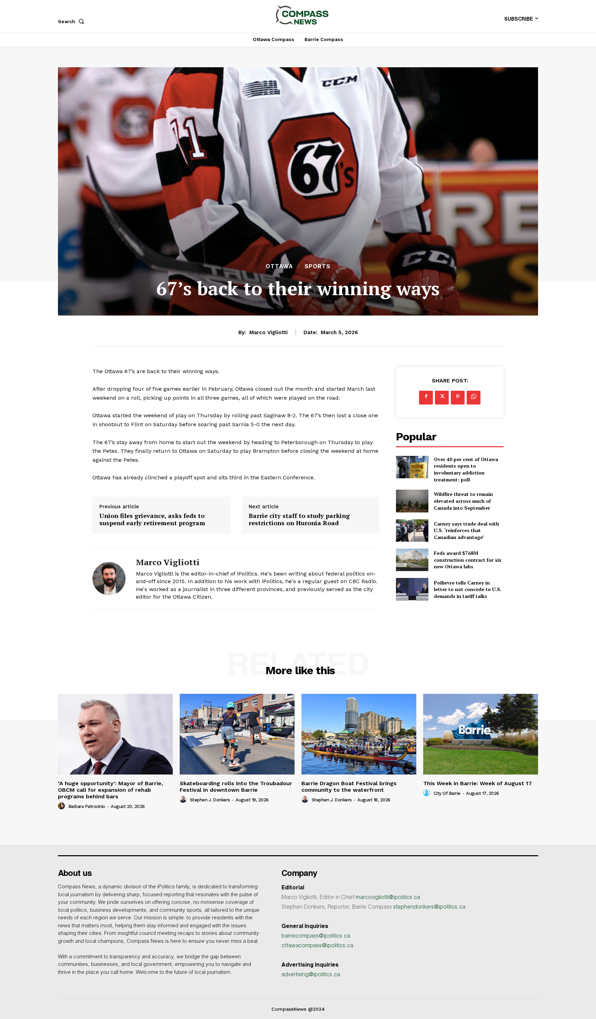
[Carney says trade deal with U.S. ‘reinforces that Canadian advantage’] (412, 530)
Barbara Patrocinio (86, 806)
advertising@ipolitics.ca (310, 975)
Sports (317, 266)
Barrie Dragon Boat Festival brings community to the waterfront (349, 786)
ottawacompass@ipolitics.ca (317, 946)
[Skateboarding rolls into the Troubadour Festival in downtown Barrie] (237, 734)
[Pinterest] (458, 397)
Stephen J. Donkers (210, 799)
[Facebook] (426, 397)
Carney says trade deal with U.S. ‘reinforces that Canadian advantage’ (466, 530)
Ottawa (279, 266)
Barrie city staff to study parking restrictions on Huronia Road (299, 519)
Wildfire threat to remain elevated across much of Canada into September (463, 501)
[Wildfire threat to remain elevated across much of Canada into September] (412, 501)
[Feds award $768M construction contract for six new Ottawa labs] (412, 560)
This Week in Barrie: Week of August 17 (477, 783)
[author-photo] (62, 806)
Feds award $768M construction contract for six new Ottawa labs (467, 560)
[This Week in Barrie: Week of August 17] (480, 734)
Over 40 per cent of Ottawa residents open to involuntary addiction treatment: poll (466, 469)
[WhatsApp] (473, 397)
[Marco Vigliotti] (109, 578)
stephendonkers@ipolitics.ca (429, 907)
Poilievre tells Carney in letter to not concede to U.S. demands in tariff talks (467, 589)
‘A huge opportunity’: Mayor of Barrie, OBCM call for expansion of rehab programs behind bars (110, 790)
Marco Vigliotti (268, 332)
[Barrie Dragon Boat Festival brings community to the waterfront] (358, 734)
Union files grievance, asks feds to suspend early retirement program (152, 519)
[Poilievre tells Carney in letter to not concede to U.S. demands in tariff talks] (412, 589)
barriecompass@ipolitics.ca (315, 936)
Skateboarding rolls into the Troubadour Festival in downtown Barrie (236, 786)
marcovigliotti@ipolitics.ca (388, 898)
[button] (72, 21)
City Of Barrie (447, 793)
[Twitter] (442, 397)
